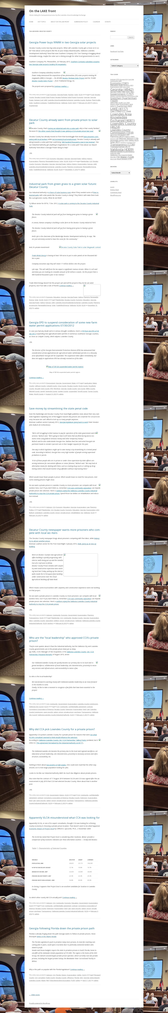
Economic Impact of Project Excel (41, 829)
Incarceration (33, 161)
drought (37, 389)
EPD (51, 389)
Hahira (84, 159)
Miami (43, 980)
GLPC (130, 92)
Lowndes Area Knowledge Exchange (60, 100)
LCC (126, 111)
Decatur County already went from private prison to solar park (63, 121)
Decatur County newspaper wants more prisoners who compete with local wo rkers (64, 531)
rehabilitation (75, 513)
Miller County (90, 389)
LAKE (45, 100)
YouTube (120, 51)
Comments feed (115, 192)
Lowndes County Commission (88, 704)
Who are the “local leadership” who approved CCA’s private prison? (64, 639)
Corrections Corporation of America (41, 709)
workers (50, 623)
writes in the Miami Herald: (46, 936)
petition (56, 621)
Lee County (81, 389)
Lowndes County (79, 100)
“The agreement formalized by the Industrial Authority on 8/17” (59, 743)
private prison (65, 513)
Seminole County (51, 391)
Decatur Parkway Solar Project (73, 78)
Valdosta (64, 103)
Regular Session (128, 138)
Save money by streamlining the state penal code (58, 408)
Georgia (87, 97)
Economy (53, 95)
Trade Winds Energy (39, 255)
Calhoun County (40, 386)
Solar (76, 95)
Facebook (113, 51)
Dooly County (83, 386)
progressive (78, 167)
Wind (113, 159)
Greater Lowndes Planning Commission (124, 96)
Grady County (72, 389)
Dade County (50, 978)
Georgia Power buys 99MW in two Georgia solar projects (62, 42)
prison (57, 513)
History (89, 159)
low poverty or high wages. (56, 765)
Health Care (124, 103)
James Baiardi (94, 978)
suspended (73, 391)
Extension (69, 709)
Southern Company (40, 103)
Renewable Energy (52, 161)
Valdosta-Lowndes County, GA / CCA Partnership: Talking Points (62, 740)
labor (31, 621)
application (88, 383)
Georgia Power (62, 95)
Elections (128, 85)
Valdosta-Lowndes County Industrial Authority (53, 715)
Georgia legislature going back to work (74, 422)
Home (31, 22)
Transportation (120, 146)
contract (90, 707)
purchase (77, 712)
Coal (47, 95)
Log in (112, 187)
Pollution (114, 138)
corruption (41, 978)
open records (48, 712)
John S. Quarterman (121, 106)
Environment (50, 383)
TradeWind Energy (54, 103)
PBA (47, 980)
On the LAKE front (42, 11)
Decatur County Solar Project (42, 81)
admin (83, 169)
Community (56, 615)
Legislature (39, 513)
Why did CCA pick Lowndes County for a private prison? (62, 729)
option (56, 712)
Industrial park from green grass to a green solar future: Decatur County (63, 185)
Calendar (96, 22)
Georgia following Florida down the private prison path (62, 928)
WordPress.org (115, 195)
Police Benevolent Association (60, 980)
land (84, 709)
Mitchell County (34, 391)
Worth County (39, 394)
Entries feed (114, 190)
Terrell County (82, 391)
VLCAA (66, 161)
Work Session (124, 159)
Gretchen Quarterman (123, 99)
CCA (47, 159)
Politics (31, 510)
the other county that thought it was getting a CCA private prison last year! (65, 131)
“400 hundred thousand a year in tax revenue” (78, 142)
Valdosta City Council (36, 707)
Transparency (34, 618)
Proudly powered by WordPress (39, 1003)
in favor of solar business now (59, 192)
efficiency (70, 978)
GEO (81, 978)
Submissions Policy (81, 22)
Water (74, 383)
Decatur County (70, 300)
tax (82, 513)
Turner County (93, 391)
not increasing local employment (64, 139)
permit (42, 391)
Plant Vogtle (96, 100)
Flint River (57, 389)
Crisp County (62, 386)
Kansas (90, 164)
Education (60, 159)
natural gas (115, 135)
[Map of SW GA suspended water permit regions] (64, 367)
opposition (49, 621)
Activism (49, 507)
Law (88, 507)
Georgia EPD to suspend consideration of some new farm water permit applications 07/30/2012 (63, 324)
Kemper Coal (38, 100)
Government (66, 383)
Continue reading (61, 86)
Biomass (124, 79)
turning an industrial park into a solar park (63, 128)
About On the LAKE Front (60, 22)
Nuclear (71, 95)
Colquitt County (52, 386)
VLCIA (80, 95)
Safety (79, 975)
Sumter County (63, 391)
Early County (45, 389)
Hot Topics (42, 22)
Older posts (34, 995)
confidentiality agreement (77, 707)
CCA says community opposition (79, 488)
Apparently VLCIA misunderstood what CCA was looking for (64, 817)
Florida (58, 975)
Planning (42, 161)
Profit (73, 980)
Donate (108, 22)
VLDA (74, 103)
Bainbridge (85, 161)
